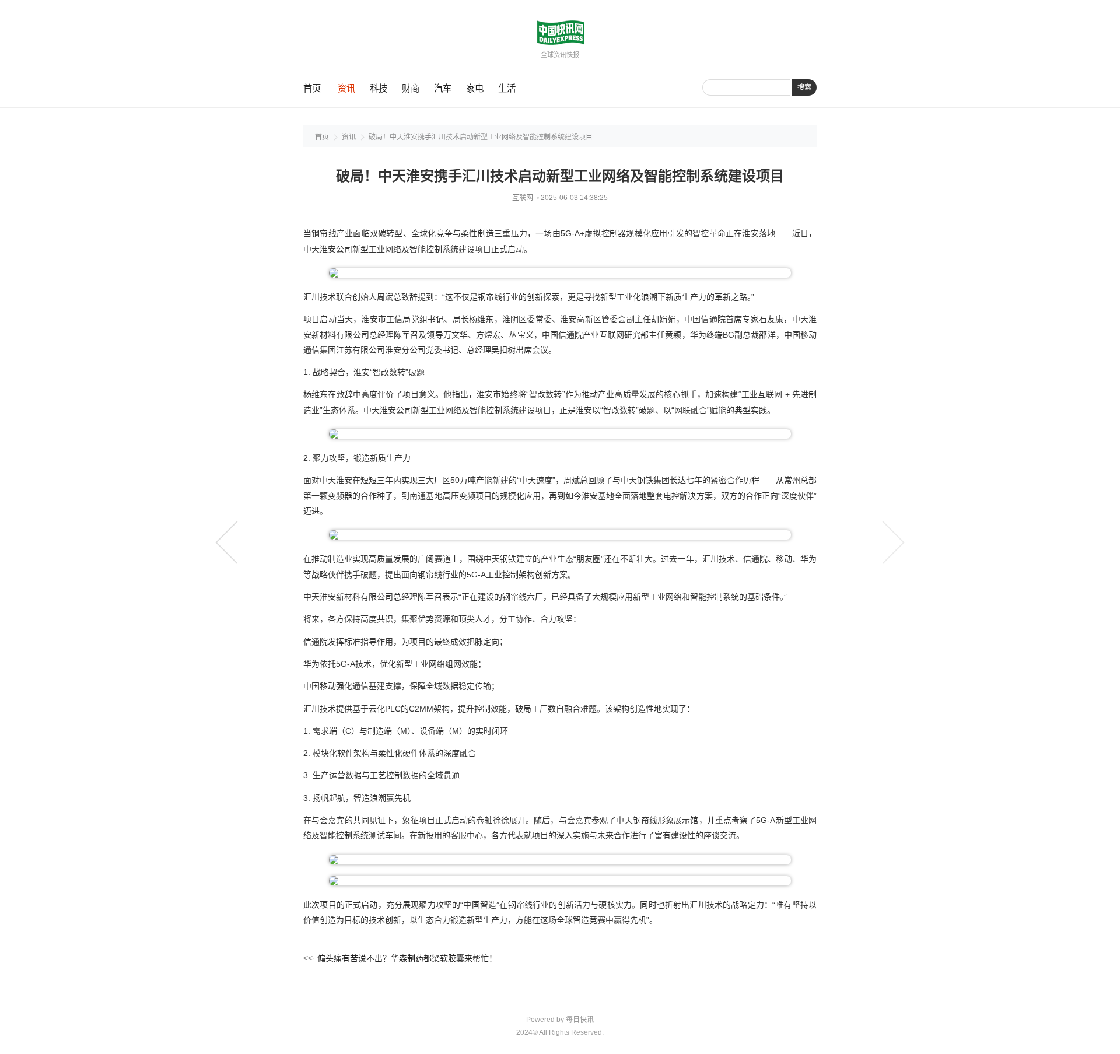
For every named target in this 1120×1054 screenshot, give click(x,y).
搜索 (804, 87)
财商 (410, 88)
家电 (475, 88)
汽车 (443, 88)
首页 (312, 88)
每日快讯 (580, 1020)
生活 (507, 88)
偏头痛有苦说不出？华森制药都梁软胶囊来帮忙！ (407, 958)
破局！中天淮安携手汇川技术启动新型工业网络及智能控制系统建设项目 (481, 137)
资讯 (346, 88)
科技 (378, 88)
